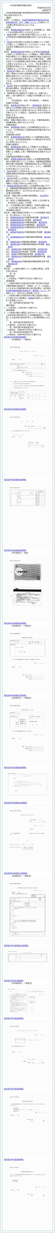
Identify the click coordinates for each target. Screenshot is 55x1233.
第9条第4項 (16, 261)
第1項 (9, 42)
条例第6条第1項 (17, 225)
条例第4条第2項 (17, 222)
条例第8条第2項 (17, 237)
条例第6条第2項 (17, 227)
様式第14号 (12, 264)
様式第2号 (37, 220)
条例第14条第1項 (18, 159)
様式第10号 (42, 249)
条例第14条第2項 (14, 186)
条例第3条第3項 (17, 30)
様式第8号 (42, 242)
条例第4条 (45, 52)
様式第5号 (12, 230)
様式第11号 (42, 252)
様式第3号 (43, 222)
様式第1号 (44, 217)
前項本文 (11, 71)
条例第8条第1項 (17, 137)
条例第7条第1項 (17, 232)
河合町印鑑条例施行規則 (27, 291)
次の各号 (43, 196)
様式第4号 (41, 225)
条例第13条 (16, 249)
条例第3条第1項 (17, 52)
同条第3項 (36, 105)
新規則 (31, 298)
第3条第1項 (16, 252)
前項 (9, 35)
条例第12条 (15, 244)
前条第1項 (15, 105)
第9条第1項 (16, 256)
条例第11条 (15, 147)
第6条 (13, 254)
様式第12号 (39, 254)
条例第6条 (15, 127)
